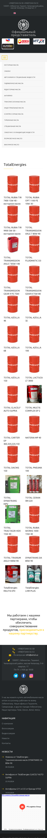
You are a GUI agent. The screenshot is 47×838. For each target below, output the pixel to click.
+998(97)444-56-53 (31, 3)
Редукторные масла (12, 89)
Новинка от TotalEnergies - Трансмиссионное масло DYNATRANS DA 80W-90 (23, 760)
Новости (5, 738)
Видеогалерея (8, 733)
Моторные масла (11, 65)
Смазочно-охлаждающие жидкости (19, 132)
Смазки (7, 71)
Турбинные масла (11, 120)
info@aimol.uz (32, 655)
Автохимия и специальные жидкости (19, 77)
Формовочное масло (13, 138)
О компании (7, 723)
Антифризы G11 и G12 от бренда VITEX (23, 789)
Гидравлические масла (13, 83)
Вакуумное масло (11, 144)
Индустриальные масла (14, 108)
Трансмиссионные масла (14, 102)
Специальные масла (12, 126)
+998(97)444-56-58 (16, 3)
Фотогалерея (8, 728)
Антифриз (8, 95)
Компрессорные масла (13, 114)
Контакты (6, 743)
